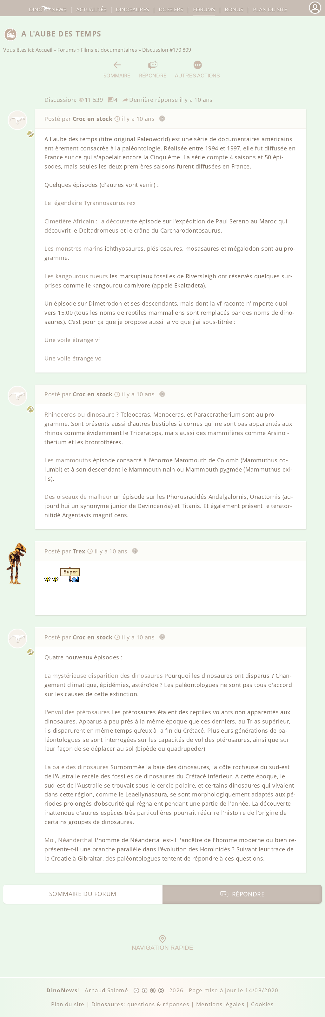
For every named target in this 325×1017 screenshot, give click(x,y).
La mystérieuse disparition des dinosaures (103, 675)
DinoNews (47, 9)
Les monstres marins (73, 248)
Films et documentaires (109, 49)
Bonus (234, 9)
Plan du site (270, 9)
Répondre (153, 75)
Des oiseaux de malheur (78, 496)
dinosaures (132, 9)
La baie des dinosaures (76, 767)
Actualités (91, 9)
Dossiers (171, 9)
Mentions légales (220, 1004)
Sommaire (116, 75)
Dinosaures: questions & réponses (140, 1004)
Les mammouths (67, 460)
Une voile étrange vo (73, 358)
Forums (66, 49)
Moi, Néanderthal (68, 840)
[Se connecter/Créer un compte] (314, 13)
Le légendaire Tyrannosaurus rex (90, 203)
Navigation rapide (162, 947)
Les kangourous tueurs (76, 276)
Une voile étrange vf (72, 340)
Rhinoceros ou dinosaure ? (81, 414)
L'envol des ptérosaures (77, 712)
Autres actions (197, 75)
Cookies (262, 1004)
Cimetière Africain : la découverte (90, 221)
